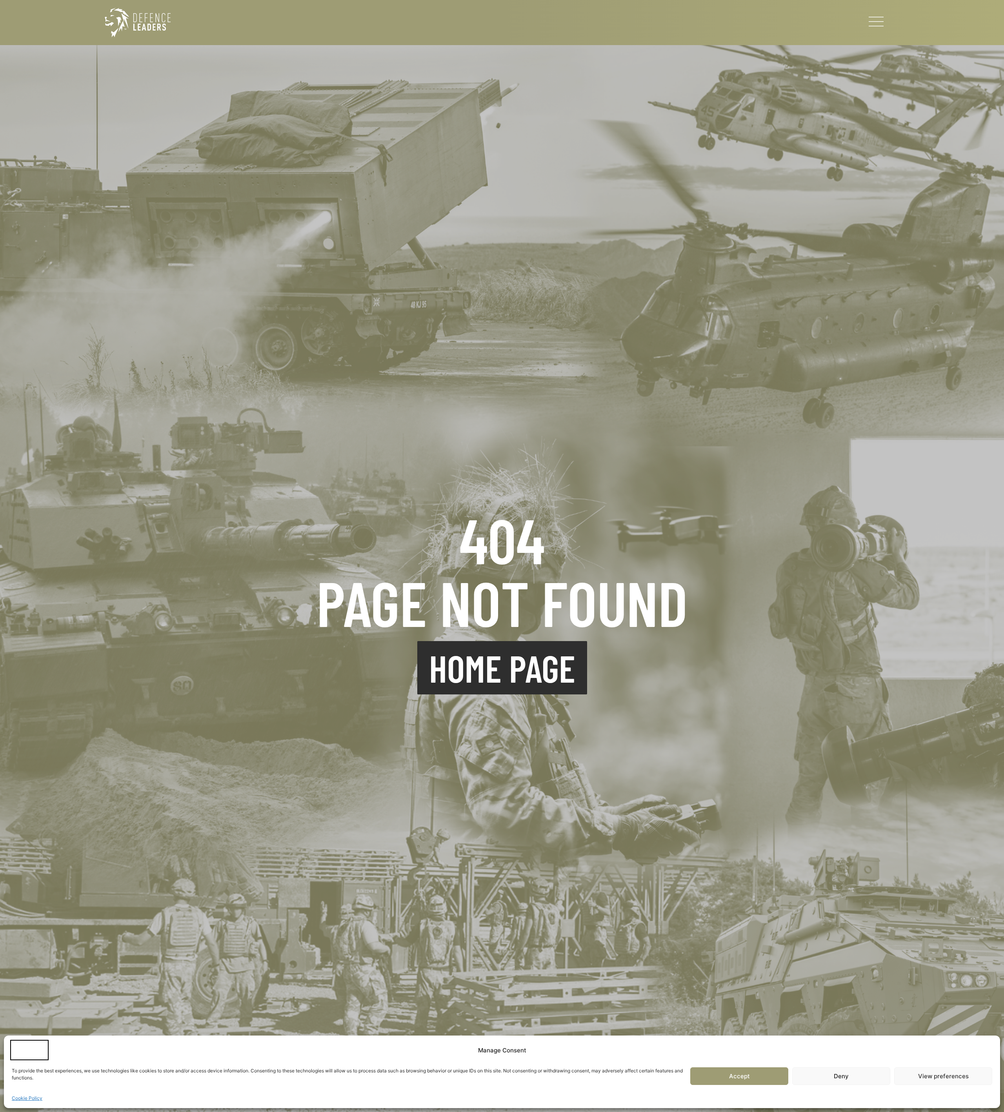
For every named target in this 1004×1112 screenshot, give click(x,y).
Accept (739, 1076)
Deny (841, 1076)
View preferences (943, 1076)
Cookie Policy (27, 1098)
